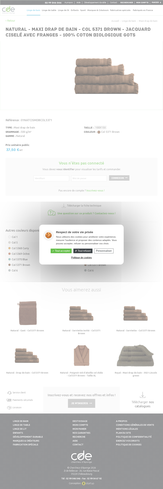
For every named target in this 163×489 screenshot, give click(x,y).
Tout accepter (62, 250)
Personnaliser (104, 250)
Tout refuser (84, 250)
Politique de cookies (81, 257)
